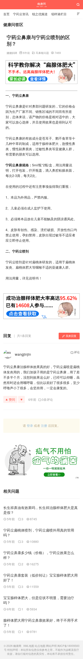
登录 (30, 425)
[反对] (21, 399)
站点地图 (40, 646)
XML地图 (28, 646)
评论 (77, 352)
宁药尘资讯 (21, 14)
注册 (44, 425)
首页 (6, 14)
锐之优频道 (40, 14)
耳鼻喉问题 (42, 53)
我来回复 (71, 336)
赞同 (12, 399)
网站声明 (51, 646)
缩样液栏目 (59, 14)
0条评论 (47, 399)
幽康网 (41, 4)
